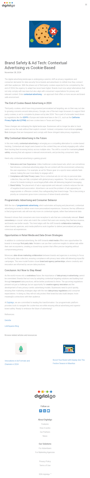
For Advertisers (45, 448)
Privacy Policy (45, 461)
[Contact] (48, 410)
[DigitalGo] (8, 5)
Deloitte (8, 320)
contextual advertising (33, 94)
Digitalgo (10, 302)
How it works (45, 428)
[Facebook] (40, 410)
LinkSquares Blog (12, 326)
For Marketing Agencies (45, 452)
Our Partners (45, 432)
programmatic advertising (27, 205)
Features (45, 424)
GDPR (25, 117)
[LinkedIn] (44, 410)
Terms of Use (45, 465)
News (45, 436)
